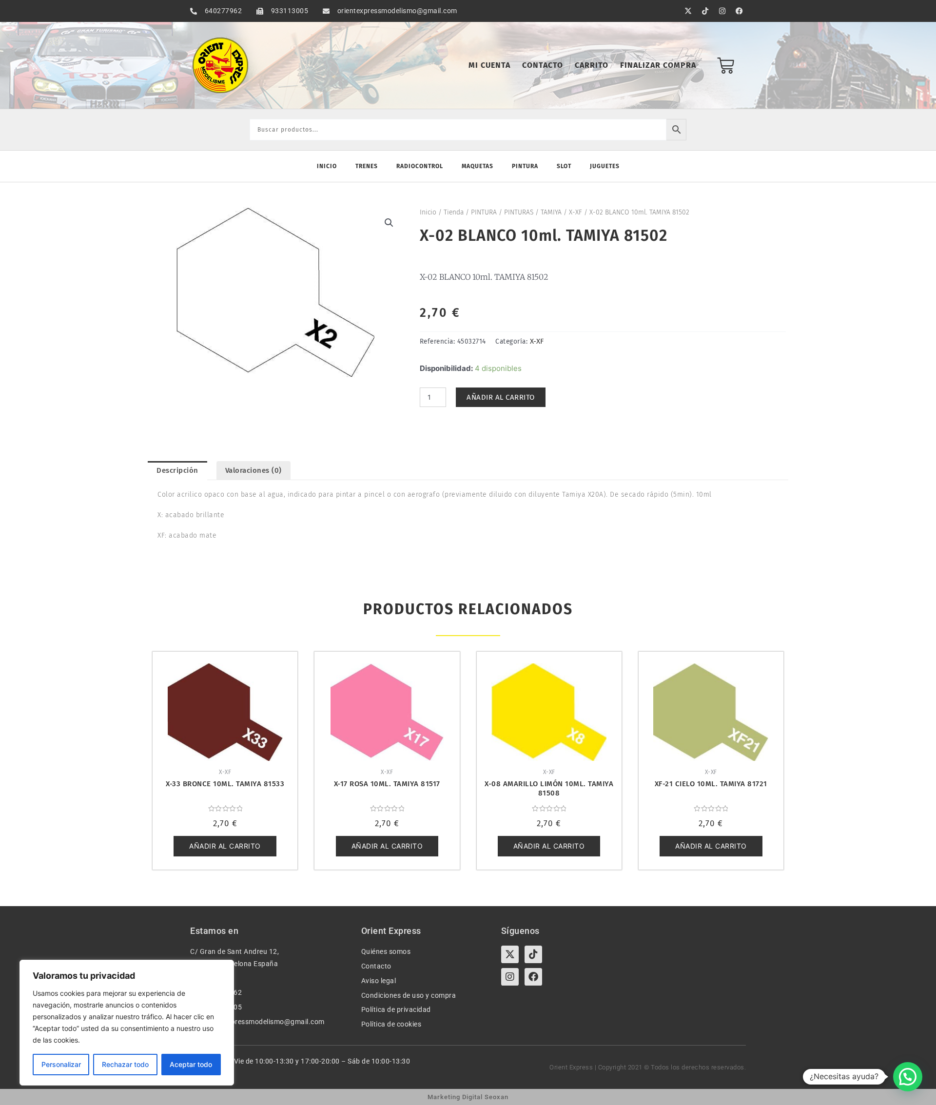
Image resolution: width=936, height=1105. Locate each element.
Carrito (591, 65)
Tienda (454, 212)
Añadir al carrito (501, 397)
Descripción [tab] (177, 470)
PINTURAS (518, 212)
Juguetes (605, 166)
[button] (389, 223)
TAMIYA (551, 212)
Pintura (525, 166)
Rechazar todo (125, 1064)
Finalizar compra (658, 65)
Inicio (327, 166)
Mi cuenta (489, 65)
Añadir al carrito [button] (225, 846)
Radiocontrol (419, 166)
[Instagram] (510, 977)
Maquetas (477, 166)
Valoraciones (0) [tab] (253, 470)
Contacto (542, 65)
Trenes (366, 166)
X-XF (575, 212)
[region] (127, 1023)
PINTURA (484, 212)
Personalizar (61, 1064)
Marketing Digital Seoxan (468, 1097)
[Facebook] (533, 977)
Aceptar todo (191, 1064)
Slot (564, 166)
